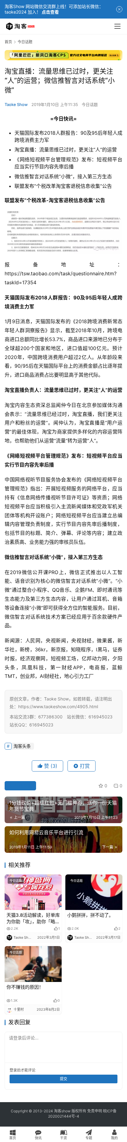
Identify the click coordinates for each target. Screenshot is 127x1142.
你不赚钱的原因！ (24, 987)
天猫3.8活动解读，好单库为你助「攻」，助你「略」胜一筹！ (33, 918)
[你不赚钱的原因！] (33, 964)
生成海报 (23, 785)
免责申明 (94, 1111)
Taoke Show (16, 104)
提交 (63, 1078)
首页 (8, 42)
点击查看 (50, 12)
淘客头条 (22, 746)
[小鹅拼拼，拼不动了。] (93, 892)
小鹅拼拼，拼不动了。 (90, 915)
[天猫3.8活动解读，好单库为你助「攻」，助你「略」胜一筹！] (33, 892)
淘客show (62, 1111)
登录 (13, 1070)
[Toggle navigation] (117, 26)
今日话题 (90, 104)
